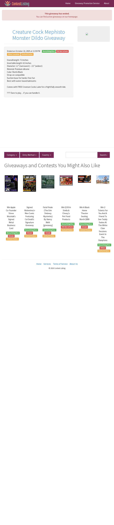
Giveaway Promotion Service (87, 3)
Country (46, 155)
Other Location (13, 54)
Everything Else (49, 51)
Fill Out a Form (62, 51)
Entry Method (29, 155)
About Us (74, 264)
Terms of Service (60, 264)
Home (67, 3)
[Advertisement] (57, 120)
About (106, 3)
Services (47, 264)
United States (27, 54)
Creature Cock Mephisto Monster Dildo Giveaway (38, 34)
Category (11, 155)
